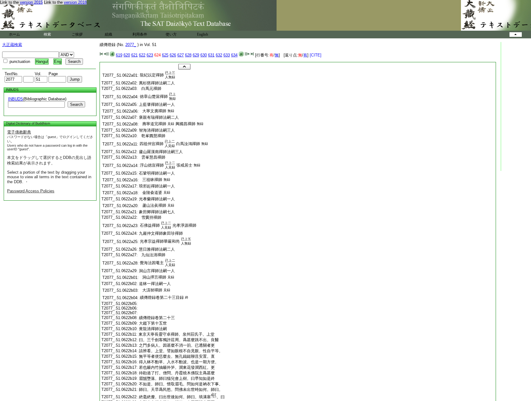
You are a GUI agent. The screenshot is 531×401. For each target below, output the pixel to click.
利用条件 (139, 34)
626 (173, 55)
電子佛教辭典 (19, 132)
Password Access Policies (30, 191)
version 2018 (75, 2)
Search (76, 104)
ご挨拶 (77, 34)
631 (211, 55)
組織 (108, 34)
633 (226, 55)
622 (142, 55)
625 (165, 55)
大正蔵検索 (12, 44)
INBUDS (15, 99)
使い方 (171, 34)
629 (196, 55)
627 (180, 55)
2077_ (130, 44)
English (202, 34)
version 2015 (31, 2)
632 (219, 55)
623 (150, 55)
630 (203, 55)
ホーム (14, 34)
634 (234, 55)
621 (134, 55)
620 (127, 55)
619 (119, 55)
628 (188, 55)
